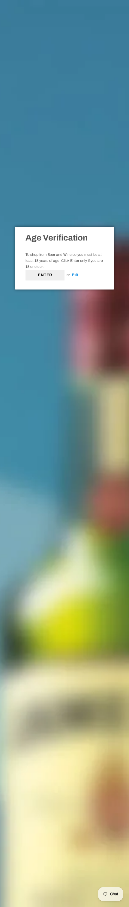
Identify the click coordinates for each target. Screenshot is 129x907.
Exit (75, 275)
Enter (45, 275)
